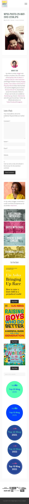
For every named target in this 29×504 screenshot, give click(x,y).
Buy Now (14, 301)
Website (6, 155)
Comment (7, 121)
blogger (19, 73)
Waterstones (21, 96)
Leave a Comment (20, 20)
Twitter (8, 102)
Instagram (19, 102)
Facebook (13, 102)
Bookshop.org (8, 96)
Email (6, 148)
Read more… (14, 205)
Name (6, 141)
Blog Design (14, 500)
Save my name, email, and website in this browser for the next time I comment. (14, 166)
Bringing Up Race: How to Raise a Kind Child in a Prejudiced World (14, 84)
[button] (25, 4)
